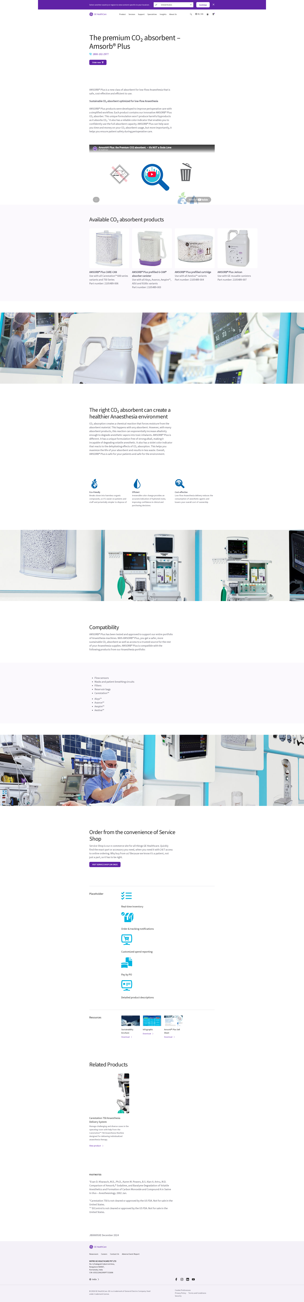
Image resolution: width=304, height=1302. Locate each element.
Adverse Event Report (131, 1254)
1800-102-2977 (101, 54)
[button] (191, 14)
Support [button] (141, 14)
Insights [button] (163, 14)
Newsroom (93, 1254)
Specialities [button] (152, 14)
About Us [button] (173, 14)
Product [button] (122, 14)
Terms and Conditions (197, 1293)
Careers (104, 1254)
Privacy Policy (180, 1293)
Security (178, 1296)
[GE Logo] (97, 14)
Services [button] (132, 14)
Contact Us (114, 1254)
